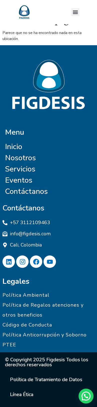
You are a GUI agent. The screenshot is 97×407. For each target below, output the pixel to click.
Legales (15, 281)
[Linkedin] (8, 261)
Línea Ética (21, 394)
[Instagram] (22, 261)
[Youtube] (50, 261)
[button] (75, 12)
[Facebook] (36, 261)
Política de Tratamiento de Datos (46, 379)
